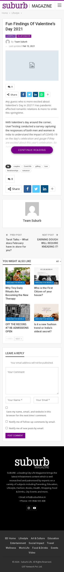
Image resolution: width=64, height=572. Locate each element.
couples (16, 166)
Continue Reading (32, 150)
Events (54, 548)
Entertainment (18, 543)
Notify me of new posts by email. (26, 428)
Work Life (24, 548)
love (46, 166)
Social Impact (36, 543)
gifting (37, 166)
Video (32, 552)
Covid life (27, 166)
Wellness (11, 548)
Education (53, 538)
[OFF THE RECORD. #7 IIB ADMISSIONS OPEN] (17, 312)
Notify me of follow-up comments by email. (32, 421)
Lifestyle (10, 36)
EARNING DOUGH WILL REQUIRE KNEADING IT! (47, 243)
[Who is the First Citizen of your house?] (46, 275)
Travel (50, 543)
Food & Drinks (40, 548)
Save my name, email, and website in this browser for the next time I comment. (28, 413)
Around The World (15, 283)
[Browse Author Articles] (32, 209)
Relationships (23, 36)
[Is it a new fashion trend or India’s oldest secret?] (46, 312)
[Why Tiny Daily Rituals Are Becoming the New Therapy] (17, 275)
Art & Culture (38, 538)
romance (26, 171)
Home (12, 538)
